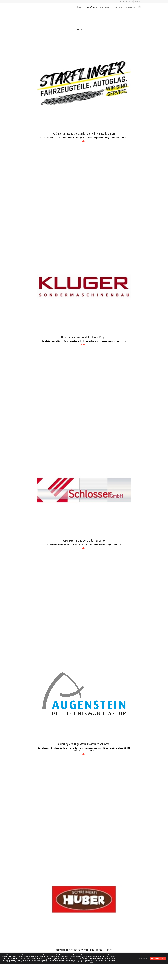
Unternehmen (105, 7)
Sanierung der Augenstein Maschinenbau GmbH (84, 733)
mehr (83, 131)
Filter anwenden (85, 19)
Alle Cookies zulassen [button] (157, 958)
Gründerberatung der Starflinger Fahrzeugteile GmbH (84, 123)
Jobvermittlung (118, 7)
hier (91, 962)
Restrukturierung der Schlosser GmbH (84, 530)
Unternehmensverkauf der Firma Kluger (84, 326)
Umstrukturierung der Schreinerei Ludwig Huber (84, 939)
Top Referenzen (91, 7)
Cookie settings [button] (143, 958)
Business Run (131, 7)
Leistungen (79, 7)
